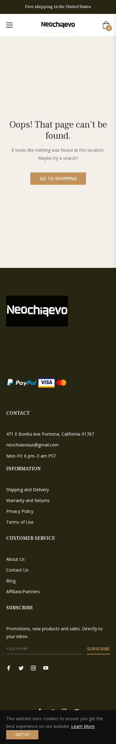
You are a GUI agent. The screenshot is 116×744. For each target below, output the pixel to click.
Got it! (22, 734)
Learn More (83, 726)
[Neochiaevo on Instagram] (33, 667)
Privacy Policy (19, 511)
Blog (10, 581)
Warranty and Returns (28, 500)
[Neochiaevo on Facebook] (8, 667)
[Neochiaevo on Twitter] (21, 667)
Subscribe (98, 649)
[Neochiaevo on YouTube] (45, 667)
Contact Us (17, 570)
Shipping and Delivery (27, 489)
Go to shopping (58, 178)
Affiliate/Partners (23, 591)
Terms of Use (20, 522)
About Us (15, 559)
